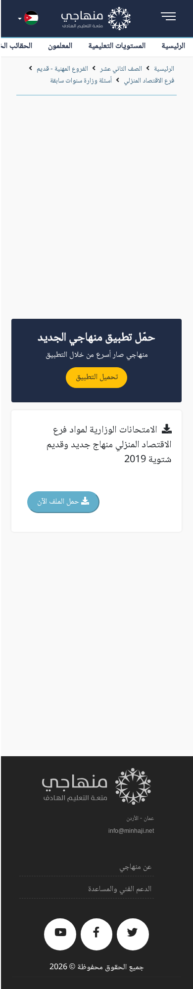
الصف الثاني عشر (120, 69)
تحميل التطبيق (97, 377)
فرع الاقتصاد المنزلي (149, 81)
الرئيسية (173, 46)
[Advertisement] (96, 210)
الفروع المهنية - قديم (62, 69)
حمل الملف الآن (59, 502)
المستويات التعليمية (116, 46)
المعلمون (60, 46)
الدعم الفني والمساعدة (119, 889)
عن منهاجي (135, 867)
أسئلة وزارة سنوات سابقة (81, 81)
